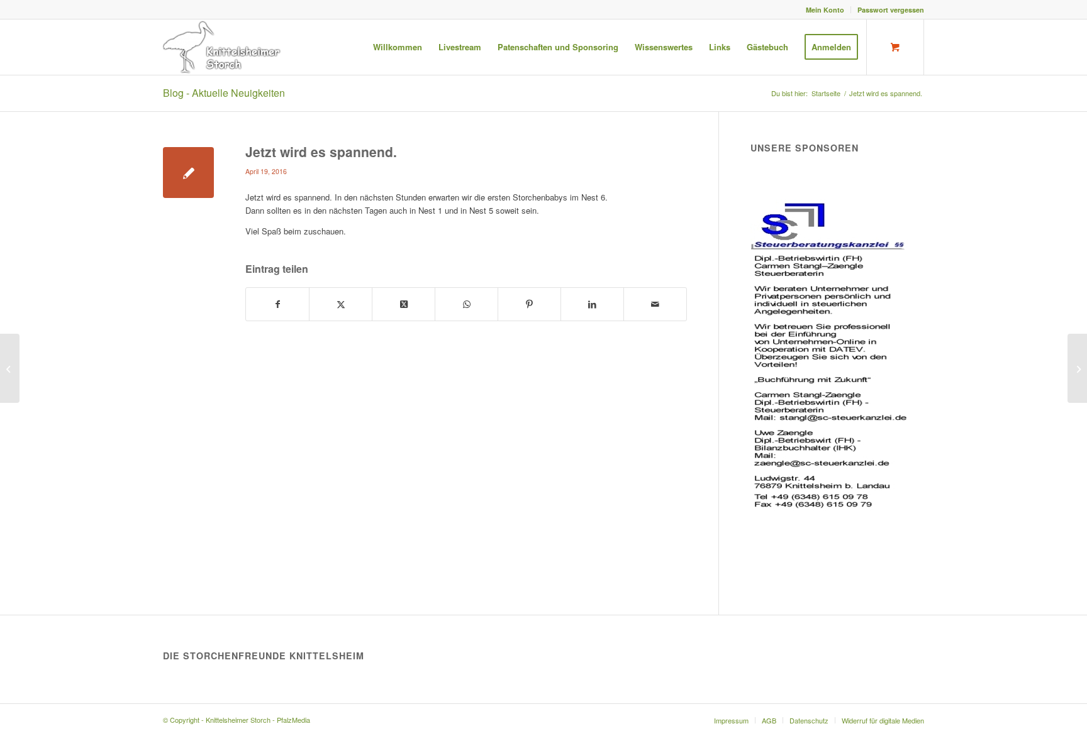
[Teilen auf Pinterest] (529, 304)
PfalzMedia (293, 720)
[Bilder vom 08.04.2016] (10, 368)
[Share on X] (403, 304)
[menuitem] (825, 9)
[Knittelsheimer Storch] (223, 47)
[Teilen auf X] (340, 304)
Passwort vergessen (890, 9)
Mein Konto (825, 9)
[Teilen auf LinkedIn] (592, 304)
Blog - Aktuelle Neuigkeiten (224, 92)
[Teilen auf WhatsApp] (466, 304)
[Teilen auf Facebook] (277, 304)
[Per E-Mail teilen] (655, 304)
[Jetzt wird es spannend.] (188, 172)
